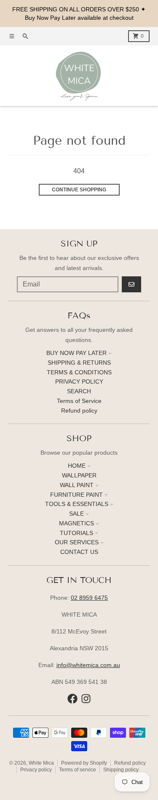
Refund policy (130, 763)
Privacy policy (36, 770)
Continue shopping (79, 190)
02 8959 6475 (89, 597)
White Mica (41, 763)
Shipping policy (121, 770)
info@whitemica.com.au (88, 665)
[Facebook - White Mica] (72, 699)
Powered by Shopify (84, 763)
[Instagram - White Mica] (86, 699)
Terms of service (77, 770)
